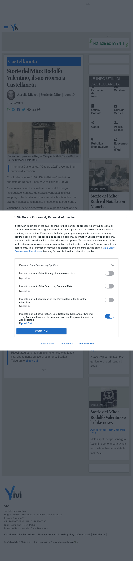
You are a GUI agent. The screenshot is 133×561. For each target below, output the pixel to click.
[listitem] (66, 265)
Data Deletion (46, 343)
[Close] (126, 217)
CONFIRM (41, 331)
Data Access (66, 343)
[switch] (109, 273)
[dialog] (66, 280)
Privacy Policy (86, 343)
